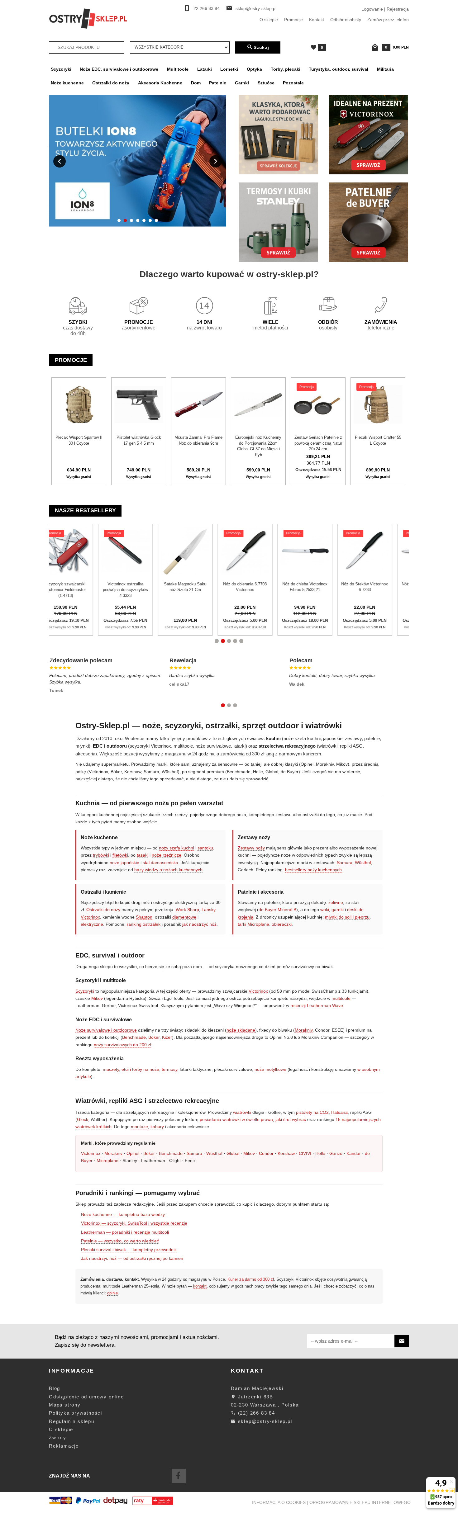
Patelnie (217, 82)
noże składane (241, 1030)
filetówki (120, 855)
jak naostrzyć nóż (199, 924)
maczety (111, 1069)
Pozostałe (293, 82)
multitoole (341, 998)
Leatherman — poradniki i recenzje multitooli (125, 1232)
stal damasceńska (160, 862)
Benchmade (134, 1037)
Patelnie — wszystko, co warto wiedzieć (120, 1240)
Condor (266, 1153)
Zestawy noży (251, 847)
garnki (338, 909)
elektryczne (92, 924)
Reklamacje (64, 1446)
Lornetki (229, 69)
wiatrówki (242, 1112)
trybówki (101, 855)
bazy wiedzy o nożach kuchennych (168, 869)
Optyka (254, 69)
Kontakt (316, 19)
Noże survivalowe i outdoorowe (106, 1030)
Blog (54, 1388)
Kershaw (286, 1153)
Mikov (97, 998)
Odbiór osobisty (345, 19)
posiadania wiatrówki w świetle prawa (236, 1119)
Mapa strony (65, 1404)
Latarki (204, 69)
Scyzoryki (61, 69)
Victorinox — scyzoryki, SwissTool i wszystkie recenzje (134, 1223)
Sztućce (266, 82)
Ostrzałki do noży (110, 82)
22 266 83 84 (206, 8)
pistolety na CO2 (312, 1112)
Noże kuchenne (67, 82)
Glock (82, 1119)
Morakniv (303, 1030)
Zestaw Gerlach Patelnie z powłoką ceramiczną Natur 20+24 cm (318, 443)
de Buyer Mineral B (277, 909)
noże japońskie (124, 862)
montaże (139, 1126)
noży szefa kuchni (176, 847)
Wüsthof (363, 862)
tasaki (142, 855)
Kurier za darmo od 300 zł (250, 1279)
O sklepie (269, 19)
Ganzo (335, 1153)
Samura (344, 862)
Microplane (107, 1160)
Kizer (167, 1037)
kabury (157, 1126)
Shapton (144, 917)
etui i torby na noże (140, 1069)
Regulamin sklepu (71, 1421)
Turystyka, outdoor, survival (338, 69)
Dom (196, 82)
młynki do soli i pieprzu (347, 917)
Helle (320, 1153)
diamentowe (184, 917)
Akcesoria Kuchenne (160, 82)
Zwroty (57, 1437)
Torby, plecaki (285, 69)
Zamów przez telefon (388, 19)
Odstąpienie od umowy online (86, 1396)
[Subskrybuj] (401, 1341)
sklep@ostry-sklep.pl (256, 8)
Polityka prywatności (75, 1413)
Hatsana (339, 1112)
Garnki (242, 82)
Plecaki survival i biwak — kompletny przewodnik (129, 1249)
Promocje (293, 19)
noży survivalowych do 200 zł (122, 1044)
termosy (169, 1069)
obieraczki (282, 924)
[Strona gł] (88, 18)
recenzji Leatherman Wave (316, 1005)
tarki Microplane (253, 924)
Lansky (208, 909)
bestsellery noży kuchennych (313, 869)
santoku (205, 847)
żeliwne (335, 902)
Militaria (385, 69)
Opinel (132, 1153)
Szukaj (261, 47)
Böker (154, 1037)
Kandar (353, 1153)
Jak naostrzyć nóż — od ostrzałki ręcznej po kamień (132, 1258)
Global (233, 1153)
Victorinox (90, 917)
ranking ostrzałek (143, 924)
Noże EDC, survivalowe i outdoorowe (119, 69)
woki (324, 909)
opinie (112, 1293)
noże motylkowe (270, 1069)
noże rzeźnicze (166, 855)
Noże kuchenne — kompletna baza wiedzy (123, 1214)
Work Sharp (187, 909)
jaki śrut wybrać (290, 1119)
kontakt (200, 1286)
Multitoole (177, 69)
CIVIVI (305, 1153)
